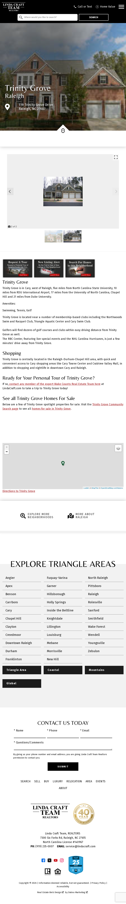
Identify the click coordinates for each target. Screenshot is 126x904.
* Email (84, 730)
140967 (78, 842)
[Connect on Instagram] (62, 860)
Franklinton (14, 659)
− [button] (7, 452)
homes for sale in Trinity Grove (51, 408)
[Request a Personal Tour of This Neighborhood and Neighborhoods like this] (17, 277)
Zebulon (94, 651)
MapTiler (95, 488)
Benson (11, 594)
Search (93, 17)
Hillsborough (56, 594)
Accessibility (63, 886)
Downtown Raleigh (19, 643)
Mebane (52, 643)
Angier (10, 578)
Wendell (94, 635)
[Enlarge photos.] (116, 157)
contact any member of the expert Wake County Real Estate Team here (54, 384)
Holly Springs (56, 602)
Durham (11, 651)
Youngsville (96, 643)
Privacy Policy (98, 883)
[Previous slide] (10, 191)
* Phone (52, 730)
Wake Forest (96, 626)
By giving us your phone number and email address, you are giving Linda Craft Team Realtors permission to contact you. (60, 756)
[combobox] (48, 17)
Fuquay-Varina (57, 578)
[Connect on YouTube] (55, 860)
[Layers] (118, 448)
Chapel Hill (13, 618)
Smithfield (95, 618)
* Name (18, 730)
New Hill (53, 659)
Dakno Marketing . (78, 892)
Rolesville (95, 602)
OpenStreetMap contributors (112, 488)
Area (89, 781)
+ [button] (7, 447)
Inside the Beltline (60, 610)
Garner (52, 586)
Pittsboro (94, 586)
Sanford (93, 610)
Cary (9, 610)
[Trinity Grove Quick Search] (80, 277)
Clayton (11, 626)
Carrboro (12, 602)
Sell (37, 781)
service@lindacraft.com (76, 846)
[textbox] (49, 17)
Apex (9, 586)
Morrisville (54, 651)
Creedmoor (13, 635)
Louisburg (54, 635)
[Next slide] (116, 191)
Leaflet (86, 488)
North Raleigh (98, 578)
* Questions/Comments (28, 742)
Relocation (74, 781)
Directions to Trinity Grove (18, 491)
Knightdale (55, 618)
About (63, 788)
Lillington (54, 626)
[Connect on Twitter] (49, 860)
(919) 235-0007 (43, 846)
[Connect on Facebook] (43, 860)
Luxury (58, 781)
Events (100, 781)
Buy (46, 781)
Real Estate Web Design (49, 892)
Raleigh (14, 95)
